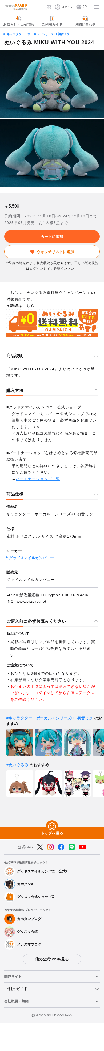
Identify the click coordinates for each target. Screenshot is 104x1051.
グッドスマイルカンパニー (31, 558)
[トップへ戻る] (52, 826)
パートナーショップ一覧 (38, 479)
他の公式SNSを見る (52, 959)
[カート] (49, 7)
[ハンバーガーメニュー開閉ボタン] (96, 7)
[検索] (40, 7)
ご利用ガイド (16, 989)
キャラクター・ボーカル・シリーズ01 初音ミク (38, 34)
